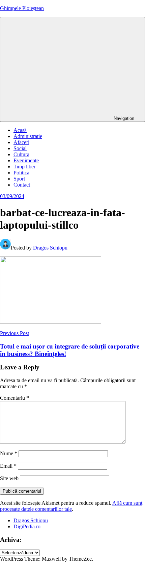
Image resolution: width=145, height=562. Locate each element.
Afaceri (21, 142)
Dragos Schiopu (50, 248)
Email (8, 466)
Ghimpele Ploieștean (22, 8)
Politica (21, 172)
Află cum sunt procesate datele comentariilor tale (71, 506)
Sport (19, 178)
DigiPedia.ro (26, 526)
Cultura (21, 154)
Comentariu (14, 398)
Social (20, 148)
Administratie (27, 136)
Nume (8, 453)
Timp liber (24, 166)
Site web (9, 478)
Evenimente (26, 160)
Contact (21, 185)
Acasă (20, 130)
